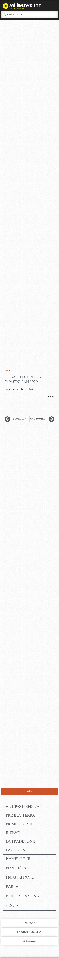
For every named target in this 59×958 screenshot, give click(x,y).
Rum (7, 370)
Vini (10, 905)
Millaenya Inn (25, 5)
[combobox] (29, 14)
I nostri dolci (21, 877)
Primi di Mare (19, 824)
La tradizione (20, 841)
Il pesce (13, 832)
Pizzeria (14, 868)
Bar (9, 886)
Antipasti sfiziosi (23, 806)
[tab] (29, 791)
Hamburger (18, 858)
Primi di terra (20, 815)
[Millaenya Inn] (6, 6)
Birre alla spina (22, 896)
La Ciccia (15, 850)
